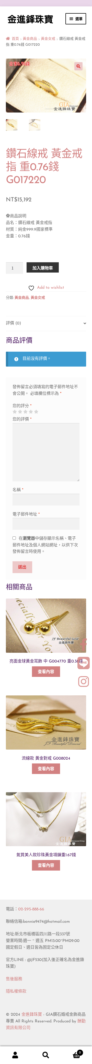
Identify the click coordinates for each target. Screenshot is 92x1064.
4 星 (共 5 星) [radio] (31, 412)
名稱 (18, 490)
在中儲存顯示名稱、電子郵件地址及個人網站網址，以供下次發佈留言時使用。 (45, 545)
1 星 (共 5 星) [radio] (15, 412)
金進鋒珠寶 (31, 1015)
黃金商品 (30, 39)
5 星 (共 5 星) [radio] (36, 412)
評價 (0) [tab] (13, 323)
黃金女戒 (48, 39)
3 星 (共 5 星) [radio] (25, 412)
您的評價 (22, 419)
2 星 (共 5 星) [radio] (20, 412)
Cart (71, 1051)
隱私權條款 (16, 992)
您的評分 (22, 406)
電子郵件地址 (26, 514)
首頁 (15, 39)
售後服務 (14, 979)
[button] (78, 66)
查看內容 (46, 672)
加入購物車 (42, 267)
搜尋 (46, 1055)
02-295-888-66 (31, 909)
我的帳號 (15, 1055)
